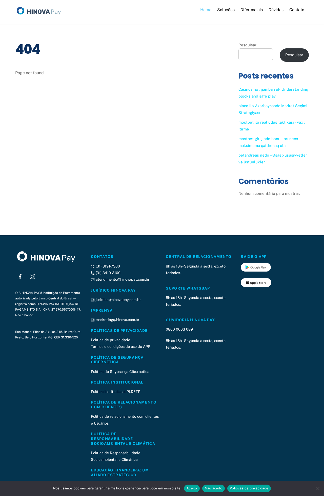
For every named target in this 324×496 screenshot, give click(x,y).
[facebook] (20, 276)
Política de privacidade (110, 340)
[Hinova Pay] (40, 15)
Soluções (226, 9)
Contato (296, 9)
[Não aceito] (317, 488)
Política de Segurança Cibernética (120, 371)
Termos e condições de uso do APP (120, 346)
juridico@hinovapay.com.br (118, 299)
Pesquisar (247, 45)
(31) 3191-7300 (107, 266)
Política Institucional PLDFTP (115, 391)
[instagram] (32, 276)
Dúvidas (276, 9)
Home (205, 9)
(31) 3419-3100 (107, 273)
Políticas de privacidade (249, 488)
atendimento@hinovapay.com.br (122, 279)
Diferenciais (251, 9)
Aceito (192, 488)
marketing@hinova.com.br (117, 319)
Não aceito (213, 488)
